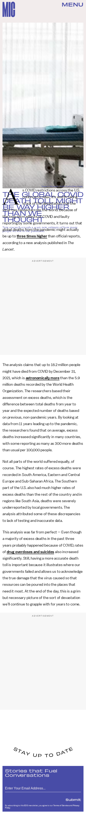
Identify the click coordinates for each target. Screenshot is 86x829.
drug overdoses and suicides (30, 552)
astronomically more (42, 378)
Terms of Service (61, 805)
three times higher (32, 236)
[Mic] (9, 9)
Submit (73, 799)
